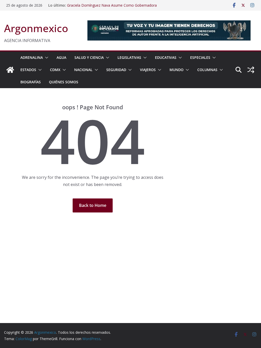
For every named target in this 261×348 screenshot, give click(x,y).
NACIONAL (83, 69)
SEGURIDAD (116, 69)
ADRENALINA (31, 57)
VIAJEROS (148, 69)
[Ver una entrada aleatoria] (251, 70)
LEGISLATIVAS (129, 57)
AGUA (61, 57)
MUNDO (176, 69)
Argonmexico (36, 28)
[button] (45, 57)
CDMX (55, 69)
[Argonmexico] (10, 70)
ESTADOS (28, 69)
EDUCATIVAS (165, 57)
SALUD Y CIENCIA (89, 57)
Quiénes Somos (63, 81)
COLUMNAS (207, 69)
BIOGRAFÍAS (30, 81)
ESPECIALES (200, 57)
